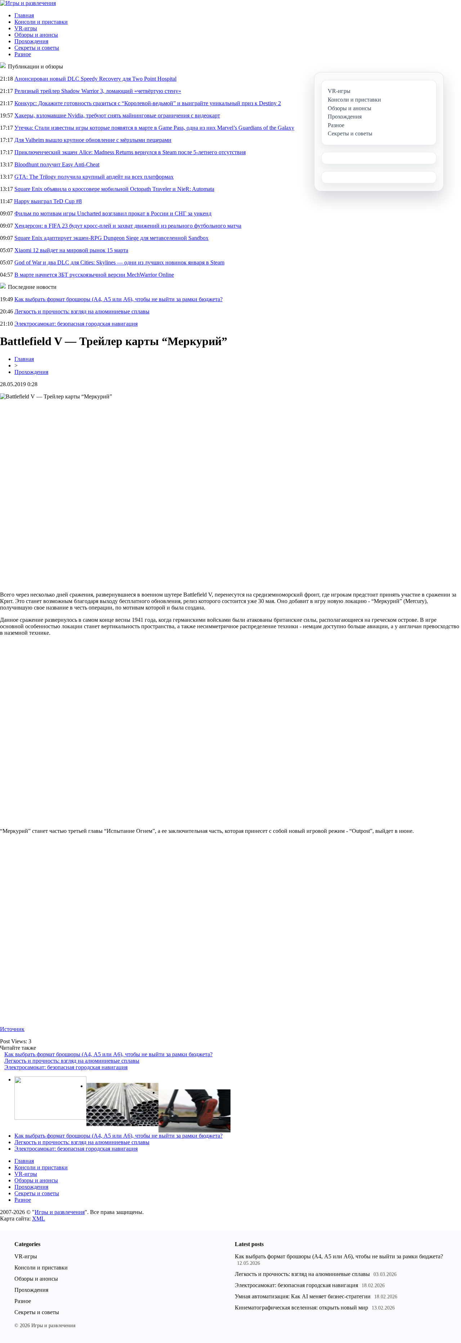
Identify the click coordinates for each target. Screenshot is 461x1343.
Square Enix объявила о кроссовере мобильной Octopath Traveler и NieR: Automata (114, 189)
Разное (22, 54)
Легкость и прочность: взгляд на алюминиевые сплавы (81, 311)
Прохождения (31, 41)
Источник (12, 1029)
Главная (24, 15)
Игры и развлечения (60, 1212)
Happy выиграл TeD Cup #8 (48, 201)
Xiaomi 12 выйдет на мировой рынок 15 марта (71, 250)
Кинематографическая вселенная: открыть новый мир (301, 1307)
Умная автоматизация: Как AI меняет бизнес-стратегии (303, 1296)
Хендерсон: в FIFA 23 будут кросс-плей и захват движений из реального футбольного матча (127, 226)
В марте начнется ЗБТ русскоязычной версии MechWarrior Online (94, 275)
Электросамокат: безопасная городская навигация (76, 324)
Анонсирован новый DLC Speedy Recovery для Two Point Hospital (95, 79)
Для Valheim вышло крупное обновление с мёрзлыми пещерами (92, 140)
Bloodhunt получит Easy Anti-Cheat (56, 164)
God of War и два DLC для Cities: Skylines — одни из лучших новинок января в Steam (119, 262)
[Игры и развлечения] (28, 3)
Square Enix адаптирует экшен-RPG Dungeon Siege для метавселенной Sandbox (111, 238)
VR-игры (25, 28)
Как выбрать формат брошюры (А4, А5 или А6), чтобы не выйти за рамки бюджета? (118, 299)
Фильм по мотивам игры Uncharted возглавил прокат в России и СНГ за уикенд (112, 213)
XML (38, 1218)
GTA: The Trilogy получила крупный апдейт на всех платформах (94, 177)
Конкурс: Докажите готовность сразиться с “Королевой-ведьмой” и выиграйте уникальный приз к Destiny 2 (147, 103)
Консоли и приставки (41, 22)
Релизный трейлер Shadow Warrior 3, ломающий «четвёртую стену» (97, 91)
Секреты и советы (36, 48)
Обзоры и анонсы (36, 35)
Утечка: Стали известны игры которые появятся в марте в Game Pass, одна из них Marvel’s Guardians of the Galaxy (154, 128)
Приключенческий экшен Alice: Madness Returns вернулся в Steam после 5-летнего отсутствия (130, 152)
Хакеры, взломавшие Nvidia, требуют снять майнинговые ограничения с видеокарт (117, 115)
